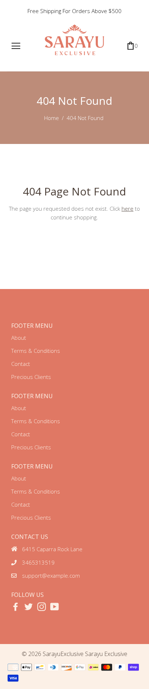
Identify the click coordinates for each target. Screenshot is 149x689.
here (127, 208)
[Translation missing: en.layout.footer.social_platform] (15, 606)
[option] (75, 11)
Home (51, 117)
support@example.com (51, 575)
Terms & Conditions (35, 350)
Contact (20, 363)
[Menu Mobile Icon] (16, 46)
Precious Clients (31, 376)
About (18, 337)
